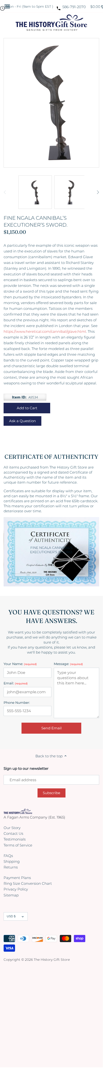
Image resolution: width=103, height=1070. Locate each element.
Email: (16, 683)
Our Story (12, 827)
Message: (68, 664)
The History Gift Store (52, 959)
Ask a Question (22, 421)
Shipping (12, 861)
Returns (11, 867)
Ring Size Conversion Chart (28, 883)
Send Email (51, 728)
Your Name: (20, 664)
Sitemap (11, 895)
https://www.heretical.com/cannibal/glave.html (45, 331)
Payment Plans (17, 877)
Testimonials (15, 839)
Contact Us (13, 833)
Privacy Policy (16, 889)
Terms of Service (18, 845)
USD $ (11, 916)
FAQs (8, 855)
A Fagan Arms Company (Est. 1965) (34, 817)
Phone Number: (17, 703)
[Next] (97, 192)
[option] (35, 192)
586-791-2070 (74, 7)
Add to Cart (27, 408)
